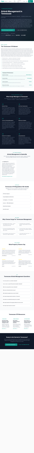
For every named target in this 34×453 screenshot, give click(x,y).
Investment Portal (19, 1)
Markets (10, 1)
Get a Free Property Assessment (7, 30)
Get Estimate (30, 1)
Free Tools (14, 1)
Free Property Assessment (10, 344)
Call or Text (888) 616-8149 (22, 30)
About (27, 1)
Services (6, 1)
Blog (24, 1)
